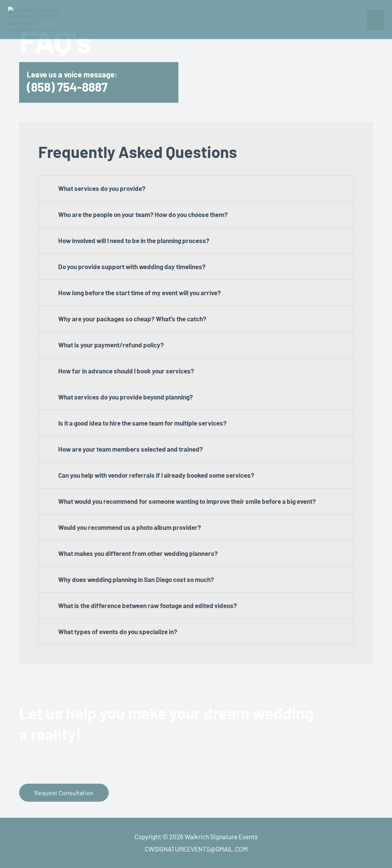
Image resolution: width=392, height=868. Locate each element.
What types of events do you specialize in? (117, 631)
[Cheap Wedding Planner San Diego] (36, 20)
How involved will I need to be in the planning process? (133, 240)
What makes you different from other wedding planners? (138, 553)
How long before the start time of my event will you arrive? (139, 292)
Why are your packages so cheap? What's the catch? (132, 318)
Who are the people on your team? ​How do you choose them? (143, 214)
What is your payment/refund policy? (111, 345)
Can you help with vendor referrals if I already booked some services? (156, 475)
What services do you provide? (101, 188)
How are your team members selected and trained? (130, 449)
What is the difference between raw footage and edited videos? (147, 605)
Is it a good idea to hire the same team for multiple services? (142, 423)
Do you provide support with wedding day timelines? (132, 266)
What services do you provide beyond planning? (125, 397)
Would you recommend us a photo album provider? (129, 527)
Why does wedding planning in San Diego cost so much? (136, 579)
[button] (196, 188)
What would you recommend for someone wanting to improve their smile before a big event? (187, 501)
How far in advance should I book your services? (126, 371)
